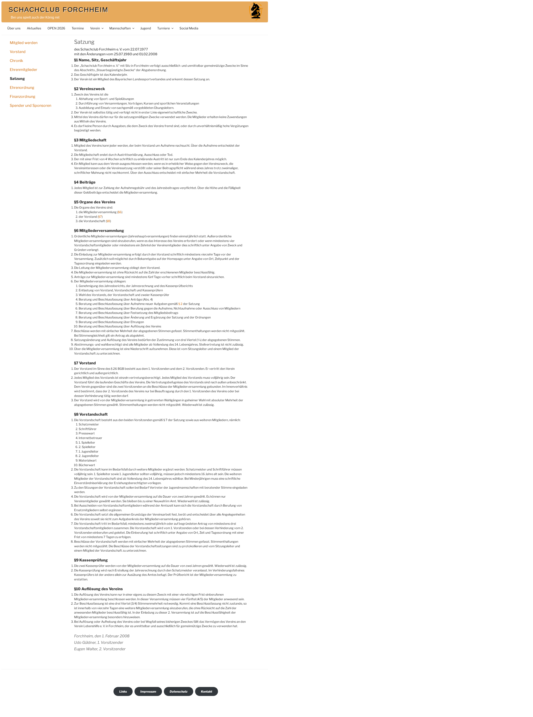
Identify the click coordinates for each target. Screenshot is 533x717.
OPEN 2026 (56, 28)
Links (123, 691)
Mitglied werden (23, 42)
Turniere (163, 28)
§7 (100, 217)
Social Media (188, 28)
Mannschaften (120, 28)
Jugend (145, 28)
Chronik (16, 60)
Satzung (17, 78)
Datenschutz (178, 691)
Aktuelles (34, 28)
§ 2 (180, 304)
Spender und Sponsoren (30, 105)
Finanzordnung (22, 96)
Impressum (148, 691)
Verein (95, 28)
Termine (78, 28)
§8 (108, 221)
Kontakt (206, 691)
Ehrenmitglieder (23, 69)
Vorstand (18, 51)
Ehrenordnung (22, 87)
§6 (120, 212)
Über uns (14, 28)
